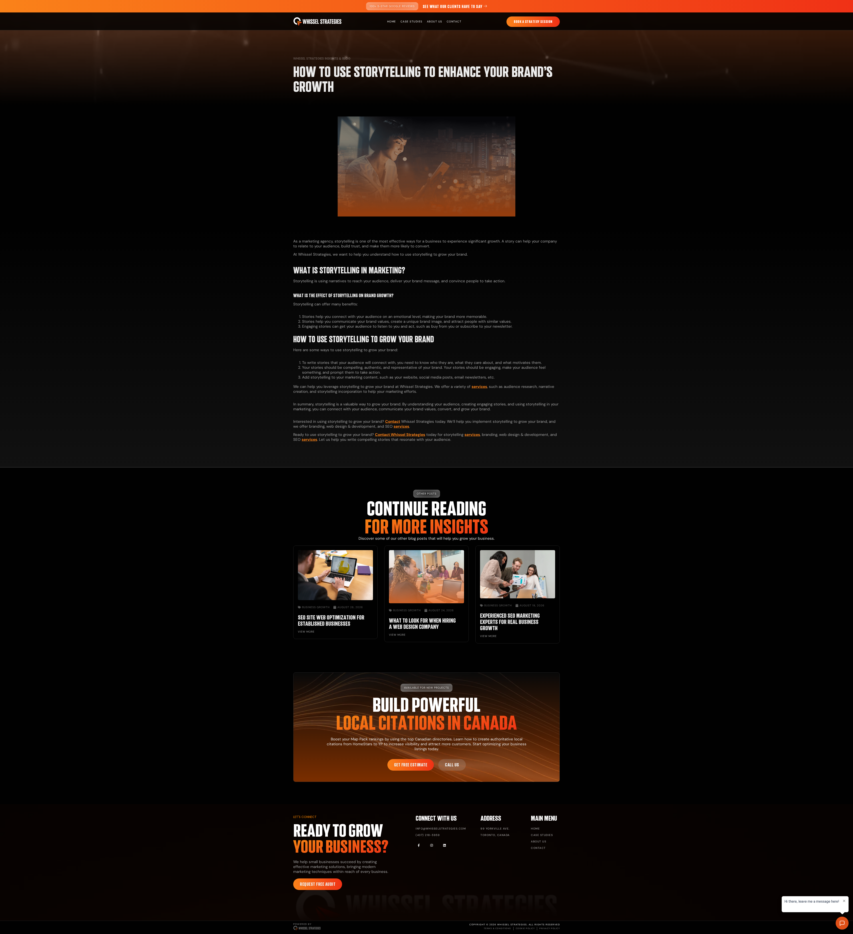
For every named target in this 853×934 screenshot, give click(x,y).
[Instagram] (431, 845)
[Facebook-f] (419, 845)
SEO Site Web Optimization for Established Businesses (331, 620)
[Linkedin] (444, 845)
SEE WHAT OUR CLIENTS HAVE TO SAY (452, 6)
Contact (392, 421)
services (479, 386)
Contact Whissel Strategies (400, 434)
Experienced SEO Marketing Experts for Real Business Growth (510, 621)
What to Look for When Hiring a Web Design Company (422, 623)
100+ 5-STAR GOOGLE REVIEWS (392, 6)
